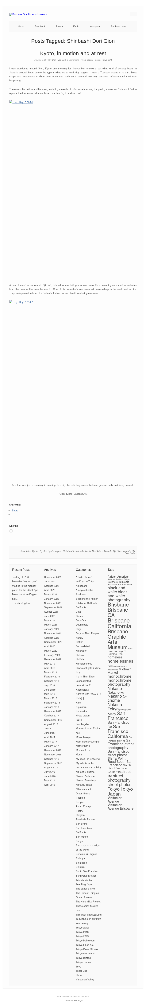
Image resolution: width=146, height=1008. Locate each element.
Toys (78, 966)
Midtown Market (119, 671)
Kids (78, 702)
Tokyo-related (83, 958)
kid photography (117, 666)
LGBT (79, 720)
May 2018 (49, 694)
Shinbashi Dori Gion (91, 551)
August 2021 (51, 611)
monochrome (120, 676)
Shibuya (80, 858)
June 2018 (50, 689)
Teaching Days (84, 884)
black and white (116, 589)
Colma (79, 616)
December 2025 (52, 577)
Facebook (40, 26)
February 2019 (52, 676)
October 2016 (51, 759)
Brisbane (118, 604)
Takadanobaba (84, 880)
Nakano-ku (116, 692)
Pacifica (80, 797)
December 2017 (52, 711)
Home (21, 26)
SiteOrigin (78, 1000)
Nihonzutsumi (83, 789)
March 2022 (50, 594)
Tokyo (114, 788)
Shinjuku (80, 867)
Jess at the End (84, 685)
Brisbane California (119, 623)
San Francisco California (118, 731)
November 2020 (52, 633)
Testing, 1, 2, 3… (21, 577)
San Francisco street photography (121, 743)
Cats (78, 611)
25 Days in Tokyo (85, 581)
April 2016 (49, 784)
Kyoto (43, 551)
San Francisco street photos (118, 752)
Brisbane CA (118, 612)
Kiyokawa (81, 707)
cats (130, 648)
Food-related (83, 646)
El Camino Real (117, 652)
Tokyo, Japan (83, 962)
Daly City (81, 620)
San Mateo (82, 836)
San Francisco (118, 715)
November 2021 (52, 603)
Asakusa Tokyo (122, 579)
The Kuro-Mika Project (88, 901)
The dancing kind (21, 603)
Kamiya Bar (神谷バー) (88, 694)
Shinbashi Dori (71, 551)
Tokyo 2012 (82, 927)
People (97, 59)
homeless (115, 656)
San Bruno (81, 823)
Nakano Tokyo (115, 706)
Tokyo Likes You (85, 945)
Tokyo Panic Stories (87, 949)
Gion (22, 551)
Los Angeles (83, 724)
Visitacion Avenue (115, 799)
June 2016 (50, 776)
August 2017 (51, 724)
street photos (119, 784)
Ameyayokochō (84, 590)
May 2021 (49, 620)
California (81, 607)
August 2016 (51, 767)
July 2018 (49, 685)
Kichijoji (80, 698)
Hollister (80, 659)
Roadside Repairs (85, 819)
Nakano (115, 688)
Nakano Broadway (86, 780)
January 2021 (51, 629)
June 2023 (50, 581)
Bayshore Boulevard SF (120, 584)
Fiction (79, 642)
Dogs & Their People (87, 633)
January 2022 (51, 598)
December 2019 (52, 659)
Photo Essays (83, 806)
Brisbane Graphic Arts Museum (118, 639)
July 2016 (49, 771)
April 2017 (49, 737)
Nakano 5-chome (85, 771)
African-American (118, 576)
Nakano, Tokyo (84, 784)
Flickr (76, 26)
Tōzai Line (81, 970)
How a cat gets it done (88, 668)
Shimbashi (81, 862)
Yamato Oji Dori (112, 551)
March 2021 (50, 624)
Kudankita (81, 711)
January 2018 (51, 707)
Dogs (79, 629)
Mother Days (83, 745)
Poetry (79, 810)
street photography (119, 777)
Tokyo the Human (85, 953)
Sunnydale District (86, 875)
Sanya (79, 841)
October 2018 (51, 681)
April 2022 (49, 590)
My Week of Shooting (88, 759)
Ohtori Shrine (83, 793)
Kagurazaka (82, 689)
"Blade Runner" (84, 577)
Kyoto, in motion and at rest (73, 53)
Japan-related (83, 681)
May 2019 (49, 663)
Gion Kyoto (32, 551)
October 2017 (51, 715)
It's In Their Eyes (85, 676)
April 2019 (49, 668)
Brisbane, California (86, 603)
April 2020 (49, 646)
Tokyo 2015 (107, 59)
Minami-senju (83, 737)
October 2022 (51, 585)
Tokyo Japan (120, 791)
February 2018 (52, 702)
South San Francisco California (119, 768)
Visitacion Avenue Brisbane (120, 806)
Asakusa (81, 594)
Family (79, 637)
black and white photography (119, 595)
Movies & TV (83, 750)
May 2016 (49, 780)
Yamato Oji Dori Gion (129, 552)
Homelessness (84, 663)
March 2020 (50, 650)
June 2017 (50, 733)
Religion (80, 815)
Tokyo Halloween (85, 940)
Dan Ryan (56, 59)
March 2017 (50, 741)
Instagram (95, 26)
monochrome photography (120, 682)
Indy (78, 672)
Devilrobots (82, 624)
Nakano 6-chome (85, 776)
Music (79, 754)
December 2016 (52, 750)
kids (116, 669)
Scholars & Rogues (86, 854)
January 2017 (51, 745)
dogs (120, 651)
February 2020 (52, 655)
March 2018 (50, 698)
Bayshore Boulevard (118, 581)
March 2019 (50, 672)
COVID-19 (112, 651)
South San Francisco (87, 871)
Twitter (59, 26)
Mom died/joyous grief (24, 581)
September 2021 (53, 607)
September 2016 (53, 763)
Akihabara (81, 585)
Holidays (80, 655)
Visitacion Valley (85, 979)
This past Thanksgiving (89, 914)
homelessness (120, 663)
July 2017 (49, 728)
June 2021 (50, 616)
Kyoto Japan (87, 59)
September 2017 (53, 720)
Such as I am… (119, 26)
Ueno (79, 975)
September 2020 (53, 642)
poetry (112, 714)
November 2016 (52, 754)
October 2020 (51, 637)
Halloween (81, 650)
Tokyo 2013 (82, 932)
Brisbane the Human (87, 598)
